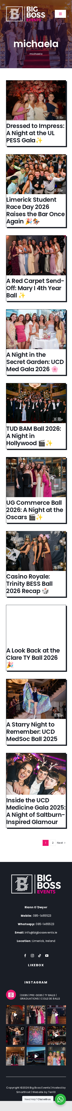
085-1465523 (42, 916)
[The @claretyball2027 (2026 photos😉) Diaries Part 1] (36, 1035)
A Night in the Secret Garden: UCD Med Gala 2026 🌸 (35, 361)
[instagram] (32, 955)
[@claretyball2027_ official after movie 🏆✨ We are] (15, 1014)
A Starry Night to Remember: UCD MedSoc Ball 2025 (32, 731)
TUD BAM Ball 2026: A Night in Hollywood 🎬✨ (33, 435)
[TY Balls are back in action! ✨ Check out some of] (56, 1056)
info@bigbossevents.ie (41, 933)
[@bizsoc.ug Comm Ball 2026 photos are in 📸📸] (36, 1014)
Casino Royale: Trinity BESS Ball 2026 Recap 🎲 (29, 583)
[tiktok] (39, 955)
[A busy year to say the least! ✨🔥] (15, 1056)
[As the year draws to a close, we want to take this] (36, 1056)
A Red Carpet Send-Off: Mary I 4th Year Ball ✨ (35, 288)
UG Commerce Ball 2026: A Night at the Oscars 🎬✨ (34, 509)
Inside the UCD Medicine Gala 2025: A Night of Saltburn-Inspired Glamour (35, 811)
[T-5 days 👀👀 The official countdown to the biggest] (56, 1035)
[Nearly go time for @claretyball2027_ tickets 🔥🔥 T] (56, 1014)
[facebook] (25, 955)
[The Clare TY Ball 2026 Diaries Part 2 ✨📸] (15, 1035)
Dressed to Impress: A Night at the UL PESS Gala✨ (35, 133)
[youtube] (46, 955)
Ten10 (52, 1092)
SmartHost (23, 1092)
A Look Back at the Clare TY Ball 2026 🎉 (33, 657)
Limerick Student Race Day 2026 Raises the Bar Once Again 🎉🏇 (35, 210)
